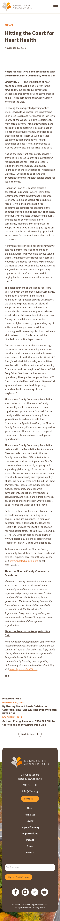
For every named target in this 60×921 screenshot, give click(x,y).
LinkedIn (34, 892)
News (9, 25)
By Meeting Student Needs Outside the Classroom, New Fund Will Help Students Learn (29, 708)
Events (30, 852)
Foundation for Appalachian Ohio (17, 6)
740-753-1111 (30, 785)
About (30, 808)
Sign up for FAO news (18, 877)
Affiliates (30, 815)
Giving (30, 821)
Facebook (15, 892)
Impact (30, 840)
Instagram (25, 892)
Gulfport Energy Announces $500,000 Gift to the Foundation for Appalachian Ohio (28, 723)
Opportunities (30, 833)
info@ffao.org (30, 791)
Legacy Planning (30, 827)
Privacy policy (39, 907)
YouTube (44, 892)
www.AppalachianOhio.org (24, 561)
